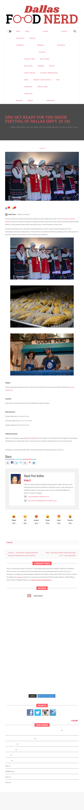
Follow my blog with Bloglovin (41, 580)
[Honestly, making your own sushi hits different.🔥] (50, 605)
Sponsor (30, 100)
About (27, 31)
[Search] (75, 31)
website (23, 234)
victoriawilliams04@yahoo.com (38, 496)
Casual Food (20, 38)
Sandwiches (28, 87)
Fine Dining (61, 45)
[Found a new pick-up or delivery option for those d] (34, 651)
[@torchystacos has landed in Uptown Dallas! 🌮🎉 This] (34, 679)
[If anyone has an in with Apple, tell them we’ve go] (50, 688)
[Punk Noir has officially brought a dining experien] (50, 651)
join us (19, 577)
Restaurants (51, 100)
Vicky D (42, 148)
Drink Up (32, 38)
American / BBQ (29, 59)
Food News (19, 45)
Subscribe (19, 100)
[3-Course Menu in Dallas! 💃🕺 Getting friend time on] (50, 623)
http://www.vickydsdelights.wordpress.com (42, 501)
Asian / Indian (44, 59)
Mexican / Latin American (42, 80)
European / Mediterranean (49, 73)
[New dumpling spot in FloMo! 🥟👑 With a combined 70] (34, 623)
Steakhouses (28, 93)
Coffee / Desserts (29, 73)
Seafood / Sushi (42, 87)
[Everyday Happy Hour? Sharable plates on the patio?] (50, 670)
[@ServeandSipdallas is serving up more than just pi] (50, 660)
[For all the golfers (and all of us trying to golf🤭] (50, 642)
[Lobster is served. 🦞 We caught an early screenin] (34, 670)
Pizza (58, 80)
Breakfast (41, 66)
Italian (26, 80)
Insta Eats (42, 52)
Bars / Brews (28, 66)
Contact (45, 31)
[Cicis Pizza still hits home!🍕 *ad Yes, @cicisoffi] (34, 633)
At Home (64, 31)
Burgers (51, 66)
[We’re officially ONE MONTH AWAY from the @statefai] (34, 614)
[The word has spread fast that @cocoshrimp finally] (34, 688)
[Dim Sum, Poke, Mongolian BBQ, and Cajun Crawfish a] (34, 605)
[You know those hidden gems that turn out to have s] (50, 679)
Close (73, 721)
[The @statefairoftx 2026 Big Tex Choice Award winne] (50, 633)
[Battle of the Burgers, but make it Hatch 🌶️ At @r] (34, 642)
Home (18, 31)
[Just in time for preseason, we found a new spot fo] (34, 660)
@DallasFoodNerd (30, 438)
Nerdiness (40, 45)
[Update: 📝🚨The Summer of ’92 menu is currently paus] (50, 614)
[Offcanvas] (9, 31)
